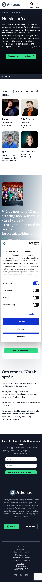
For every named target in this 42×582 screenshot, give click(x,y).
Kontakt (13, 526)
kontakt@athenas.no (21, 558)
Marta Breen (28, 151)
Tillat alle (21, 321)
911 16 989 (30, 526)
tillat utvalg (21, 329)
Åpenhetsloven (21, 569)
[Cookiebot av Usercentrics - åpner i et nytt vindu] (29, 243)
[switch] (36, 290)
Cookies (21, 563)
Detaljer (31, 314)
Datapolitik (21, 566)
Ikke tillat (21, 337)
